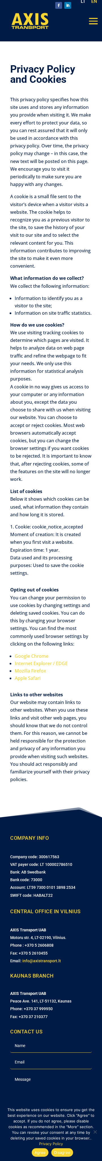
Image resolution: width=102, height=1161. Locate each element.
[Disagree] (95, 1132)
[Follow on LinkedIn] (67, 5)
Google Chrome (31, 656)
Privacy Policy (51, 1143)
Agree (40, 1152)
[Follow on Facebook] (58, 5)
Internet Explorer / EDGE (41, 663)
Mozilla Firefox (30, 671)
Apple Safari (28, 678)
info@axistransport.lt (41, 961)
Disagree (62, 1152)
